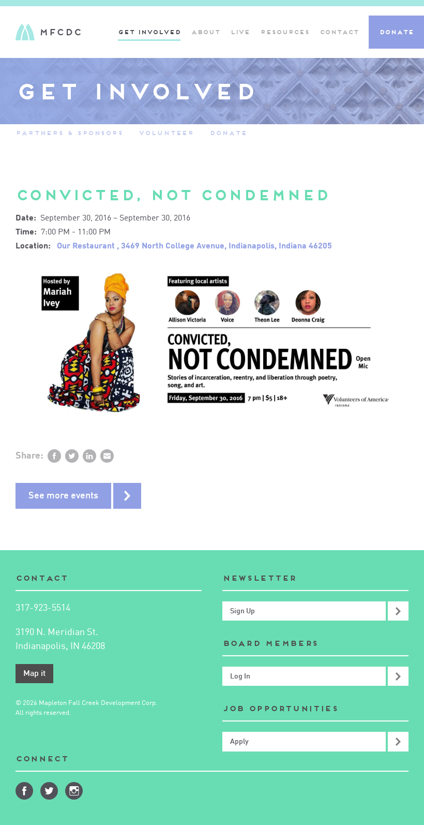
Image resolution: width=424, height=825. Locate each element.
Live (240, 31)
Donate (396, 31)
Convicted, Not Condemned (172, 195)
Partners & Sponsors (69, 132)
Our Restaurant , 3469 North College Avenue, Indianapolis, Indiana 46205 (194, 246)
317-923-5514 (43, 608)
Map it (34, 674)
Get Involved (149, 31)
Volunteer (166, 132)
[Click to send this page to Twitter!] (72, 456)
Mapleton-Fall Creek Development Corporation (48, 32)
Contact (339, 31)
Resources (284, 31)
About (205, 31)
